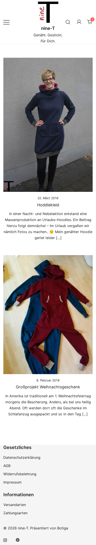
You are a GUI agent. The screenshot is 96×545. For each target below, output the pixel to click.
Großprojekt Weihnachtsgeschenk (48, 387)
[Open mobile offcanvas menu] (6, 22)
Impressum (12, 482)
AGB (6, 465)
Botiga (62, 528)
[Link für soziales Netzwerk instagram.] (5, 539)
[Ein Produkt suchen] (68, 22)
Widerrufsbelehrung (19, 474)
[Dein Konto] (79, 22)
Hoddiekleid (48, 205)
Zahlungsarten (15, 513)
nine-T (48, 28)
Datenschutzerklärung (21, 457)
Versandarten (14, 504)
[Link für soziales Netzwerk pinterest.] (17, 539)
